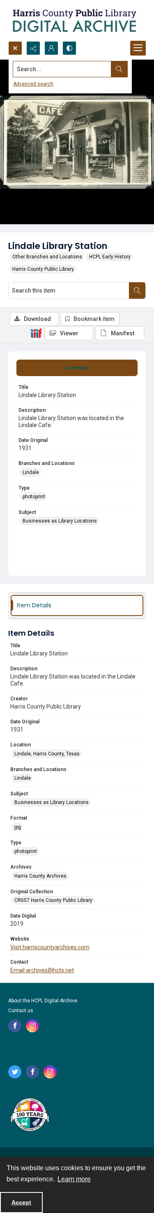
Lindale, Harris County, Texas (47, 754)
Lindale (31, 472)
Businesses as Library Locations (60, 521)
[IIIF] (36, 333)
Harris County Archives (40, 876)
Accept (21, 1202)
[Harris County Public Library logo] (29, 1115)
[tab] (77, 368)
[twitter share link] (14, 1071)
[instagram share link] (32, 1025)
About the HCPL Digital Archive (42, 1001)
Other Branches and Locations (47, 257)
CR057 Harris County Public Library (53, 900)
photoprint (34, 497)
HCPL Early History (110, 257)
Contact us (20, 1010)
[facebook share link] (14, 1025)
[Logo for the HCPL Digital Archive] (74, 20)
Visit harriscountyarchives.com (50, 947)
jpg (17, 827)
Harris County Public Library (43, 269)
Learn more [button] (74, 1179)
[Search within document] (137, 290)
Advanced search (33, 84)
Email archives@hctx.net (42, 970)
